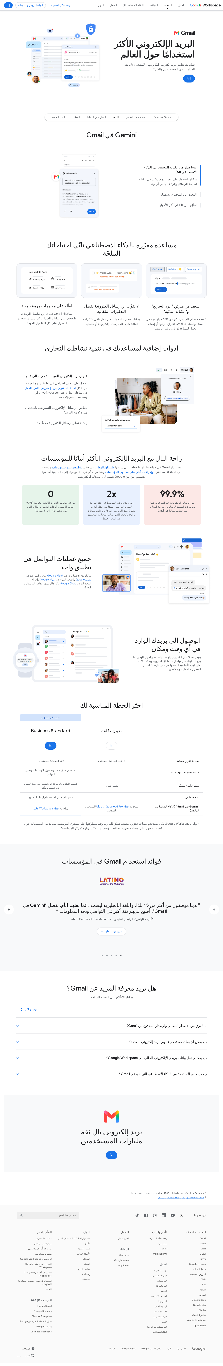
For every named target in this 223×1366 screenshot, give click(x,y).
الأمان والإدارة (159, 1232)
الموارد (100, 5)
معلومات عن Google (151, 1348)
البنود (169, 1348)
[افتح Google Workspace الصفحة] (206, 5)
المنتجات (168, 5)
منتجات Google (128, 1348)
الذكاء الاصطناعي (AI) (133, 5)
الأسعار (113, 5)
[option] (162, 117)
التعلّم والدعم (44, 1232)
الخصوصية (181, 1348)
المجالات (154, 5)
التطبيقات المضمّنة (195, 1232)
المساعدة (110, 1348)
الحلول (181, 5)
